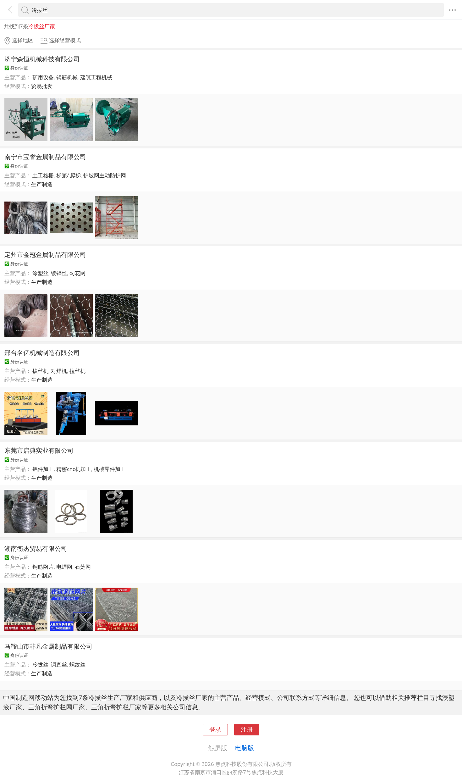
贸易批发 (41, 86)
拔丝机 (40, 370)
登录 (215, 729)
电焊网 (64, 566)
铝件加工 (43, 469)
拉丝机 (77, 370)
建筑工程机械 (96, 77)
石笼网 (83, 566)
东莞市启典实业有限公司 (39, 450)
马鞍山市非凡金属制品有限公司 (48, 646)
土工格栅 (43, 175)
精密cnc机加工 (73, 469)
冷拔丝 (40, 664)
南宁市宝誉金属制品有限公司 (45, 156)
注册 (247, 729)
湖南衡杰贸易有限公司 (35, 548)
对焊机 (59, 370)
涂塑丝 (40, 273)
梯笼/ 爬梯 (68, 175)
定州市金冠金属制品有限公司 (45, 254)
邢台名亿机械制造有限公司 (42, 352)
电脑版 (244, 747)
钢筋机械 (67, 77)
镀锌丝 (59, 273)
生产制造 (41, 184)
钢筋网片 (43, 566)
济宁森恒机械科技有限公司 (42, 58)
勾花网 (77, 273)
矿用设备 (43, 77)
